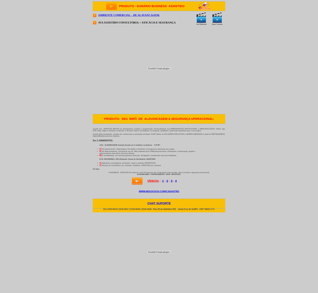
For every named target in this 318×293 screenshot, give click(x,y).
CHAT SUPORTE (159, 203)
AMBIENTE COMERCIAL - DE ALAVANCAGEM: (129, 15)
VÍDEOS (153, 181)
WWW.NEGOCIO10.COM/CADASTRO (159, 191)
